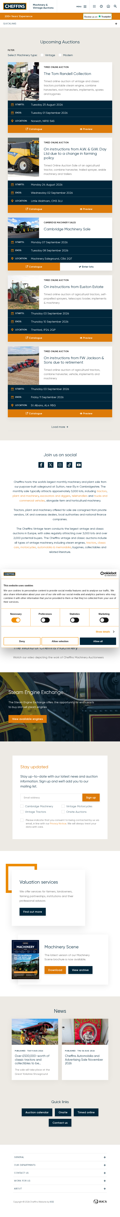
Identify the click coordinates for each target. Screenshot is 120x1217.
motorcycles (28, 547)
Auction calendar (37, 1112)
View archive (80, 970)
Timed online (86, 1112)
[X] (50, 465)
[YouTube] (79, 465)
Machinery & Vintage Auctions (43, 6)
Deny (22, 641)
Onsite (63, 1112)
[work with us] (108, 6)
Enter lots (88, 266)
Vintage (50, 55)
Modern (68, 55)
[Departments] (94, 6)
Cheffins (15, 6)
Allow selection (60, 641)
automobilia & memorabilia (54, 547)
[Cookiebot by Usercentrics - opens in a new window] (102, 574)
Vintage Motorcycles (79, 806)
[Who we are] (101, 6)
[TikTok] (69, 465)
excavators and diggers (55, 495)
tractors (102, 491)
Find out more (32, 911)
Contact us (60, 1122)
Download (55, 970)
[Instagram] (60, 465)
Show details (103, 631)
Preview (87, 129)
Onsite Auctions (76, 811)
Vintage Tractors (35, 811)
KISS (52, 1202)
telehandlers (80, 495)
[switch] (45, 620)
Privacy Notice (58, 823)
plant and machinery (26, 495)
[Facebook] (41, 465)
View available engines (27, 719)
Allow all (98, 641)
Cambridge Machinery (39, 806)
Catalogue (35, 129)
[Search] (115, 6)
